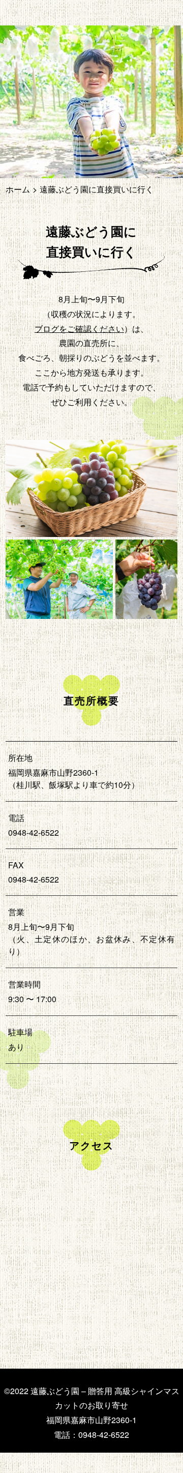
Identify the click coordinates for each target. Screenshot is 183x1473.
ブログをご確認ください (79, 328)
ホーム (18, 189)
